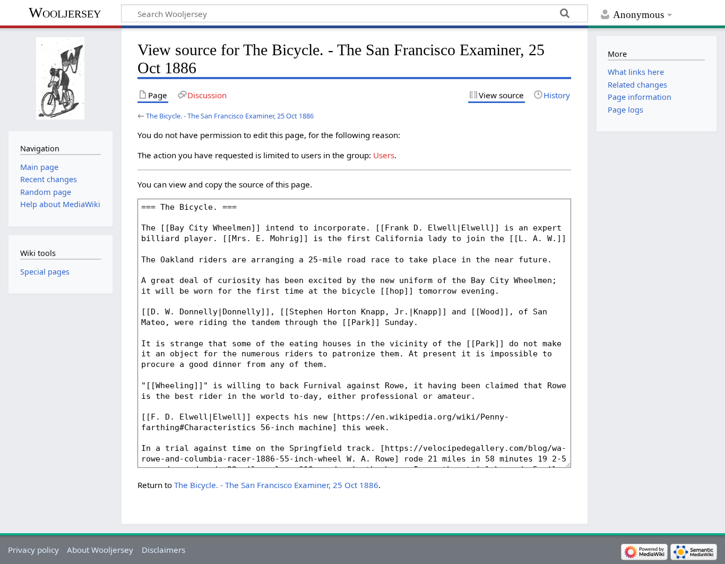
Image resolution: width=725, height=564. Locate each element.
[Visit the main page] (60, 78)
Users (383, 155)
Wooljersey (65, 12)
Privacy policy (33, 549)
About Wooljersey (100, 549)
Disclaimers (163, 549)
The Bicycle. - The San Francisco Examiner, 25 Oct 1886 (230, 116)
